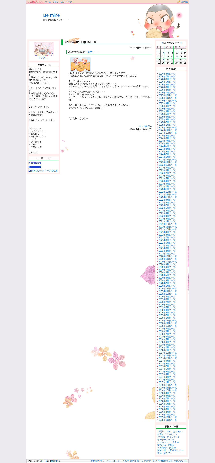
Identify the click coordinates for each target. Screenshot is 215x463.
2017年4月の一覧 (167, 374)
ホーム (48, 2)
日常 (172, 447)
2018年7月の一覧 (167, 334)
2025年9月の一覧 (167, 103)
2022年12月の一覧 (168, 192)
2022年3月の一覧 (167, 216)
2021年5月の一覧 (167, 243)
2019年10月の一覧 (168, 294)
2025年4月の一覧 (167, 116)
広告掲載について (164, 461)
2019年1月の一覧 (167, 318)
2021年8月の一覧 (167, 235)
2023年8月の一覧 (167, 170)
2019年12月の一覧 (168, 288)
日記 (62, 2)
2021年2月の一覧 (167, 251)
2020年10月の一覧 (168, 261)
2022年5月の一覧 (167, 210)
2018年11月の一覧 (168, 323)
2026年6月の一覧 (167, 79)
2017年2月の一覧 (167, 379)
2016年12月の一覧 (168, 385)
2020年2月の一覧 (167, 283)
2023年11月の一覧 (168, 162)
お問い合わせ (180, 461)
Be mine (51, 15)
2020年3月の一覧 (167, 280)
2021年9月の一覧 (167, 232)
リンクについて (147, 461)
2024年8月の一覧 (167, 138)
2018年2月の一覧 (167, 347)
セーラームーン (165, 439)
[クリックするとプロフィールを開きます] (44, 55)
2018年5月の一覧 (167, 339)
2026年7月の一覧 (167, 76)
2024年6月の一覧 (167, 143)
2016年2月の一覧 (167, 412)
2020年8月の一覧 (167, 267)
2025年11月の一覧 (168, 98)
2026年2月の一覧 (167, 90)
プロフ (56, 2)
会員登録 (184, 2)
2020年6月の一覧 (167, 272)
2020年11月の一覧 (168, 259)
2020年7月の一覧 (167, 269)
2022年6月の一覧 (167, 208)
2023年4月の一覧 (167, 181)
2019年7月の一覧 (167, 302)
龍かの (167, 453)
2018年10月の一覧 (168, 326)
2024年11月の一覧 (168, 130)
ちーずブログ (35, 2)
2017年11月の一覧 (168, 355)
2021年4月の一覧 (167, 245)
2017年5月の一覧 (167, 371)
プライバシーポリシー (111, 461)
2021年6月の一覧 (167, 240)
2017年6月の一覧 (167, 369)
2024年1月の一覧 (167, 157)
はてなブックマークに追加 (44, 170)
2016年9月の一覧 (167, 393)
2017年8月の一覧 (167, 363)
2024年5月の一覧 (167, 146)
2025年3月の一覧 (167, 119)
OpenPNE (55, 461)
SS (169, 431)
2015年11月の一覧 (168, 420)
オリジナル (173, 437)
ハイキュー (164, 442)
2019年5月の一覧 (167, 307)
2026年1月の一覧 (167, 92)
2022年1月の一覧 (167, 221)
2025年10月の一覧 (168, 100)
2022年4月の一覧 (167, 213)
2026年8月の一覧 (167, 74)
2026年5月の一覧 (167, 82)
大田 (175, 442)
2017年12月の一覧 (168, 353)
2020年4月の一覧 (167, 277)
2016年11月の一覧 (168, 387)
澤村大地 (162, 450)
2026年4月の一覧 (167, 84)
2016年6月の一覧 (167, 401)
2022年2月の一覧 (167, 218)
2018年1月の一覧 (167, 350)
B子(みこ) (43, 58)
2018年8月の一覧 (167, 331)
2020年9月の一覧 (167, 264)
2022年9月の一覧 (167, 200)
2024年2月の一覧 (167, 154)
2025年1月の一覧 (167, 125)
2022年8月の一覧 (167, 202)
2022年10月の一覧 (168, 197)
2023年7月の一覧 (167, 173)
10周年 (161, 431)
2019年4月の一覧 (167, 310)
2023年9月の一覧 (167, 167)
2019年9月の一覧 (167, 296)
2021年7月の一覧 (167, 237)
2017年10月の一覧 (168, 358)
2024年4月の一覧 (167, 149)
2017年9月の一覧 (167, 361)
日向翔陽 (162, 447)
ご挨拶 (161, 437)
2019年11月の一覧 (168, 291)
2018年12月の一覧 (168, 320)
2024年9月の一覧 (167, 135)
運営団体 (134, 461)
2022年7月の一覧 (167, 205)
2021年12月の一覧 (168, 224)
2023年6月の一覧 (167, 175)
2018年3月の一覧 (167, 344)
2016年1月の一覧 (167, 414)
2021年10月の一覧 (168, 229)
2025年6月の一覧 (167, 111)
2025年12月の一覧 (168, 95)
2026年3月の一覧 (167, 87)
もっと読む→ (145, 126)
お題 (160, 434)
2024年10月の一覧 (168, 133)
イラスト (70, 2)
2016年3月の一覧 (167, 409)
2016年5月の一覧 (167, 404)
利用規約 (95, 461)
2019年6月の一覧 (167, 304)
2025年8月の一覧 (167, 106)
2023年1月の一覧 (167, 189)
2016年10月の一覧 (168, 390)
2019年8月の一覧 (167, 299)
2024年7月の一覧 (167, 141)
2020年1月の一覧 (167, 286)
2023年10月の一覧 (168, 165)
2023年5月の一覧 (167, 178)
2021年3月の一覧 (167, 248)
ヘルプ (126, 461)
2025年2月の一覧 (167, 122)
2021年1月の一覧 (167, 253)
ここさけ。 (171, 434)
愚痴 (171, 445)
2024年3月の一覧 (167, 151)
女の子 (161, 445)
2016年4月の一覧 (167, 406)
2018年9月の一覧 (167, 328)
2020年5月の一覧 (167, 275)
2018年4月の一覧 (167, 342)
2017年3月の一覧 (167, 377)
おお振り (178, 431)
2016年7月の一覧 (167, 398)
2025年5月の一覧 (167, 114)
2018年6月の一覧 (167, 336)
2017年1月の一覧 (167, 382)
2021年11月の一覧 (168, 226)
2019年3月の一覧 (167, 312)
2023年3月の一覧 (167, 183)
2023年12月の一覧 (168, 159)
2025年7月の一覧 (167, 108)
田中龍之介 (176, 450)
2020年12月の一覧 (168, 256)
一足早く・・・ (93, 52)
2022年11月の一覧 (168, 194)
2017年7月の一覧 (167, 366)
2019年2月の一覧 (167, 315)
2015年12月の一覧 (168, 417)
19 (163, 59)
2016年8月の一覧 (167, 396)
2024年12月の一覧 (168, 127)
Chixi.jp (43, 461)
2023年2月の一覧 (167, 186)
